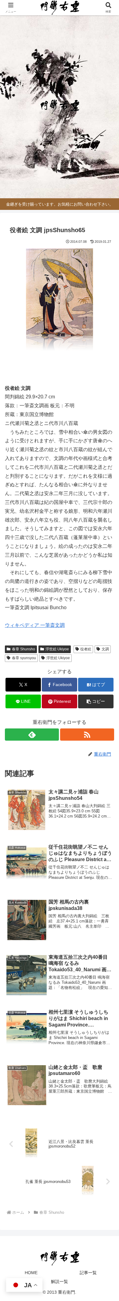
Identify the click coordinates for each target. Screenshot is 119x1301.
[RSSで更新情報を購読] (87, 734)
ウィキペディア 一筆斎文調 (35, 625)
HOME (31, 1272)
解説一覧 (59, 1281)
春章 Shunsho (23, 649)
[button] (96, 701)
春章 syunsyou (24, 658)
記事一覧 (88, 1272)
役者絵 (85, 649)
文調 (105, 649)
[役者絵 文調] (59, 302)
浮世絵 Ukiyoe (57, 649)
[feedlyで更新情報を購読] (32, 734)
